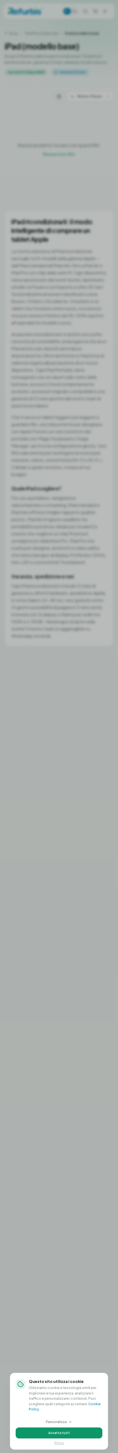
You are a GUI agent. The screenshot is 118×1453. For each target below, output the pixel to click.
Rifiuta (59, 1442)
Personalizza (56, 1422)
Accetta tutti (59, 1433)
